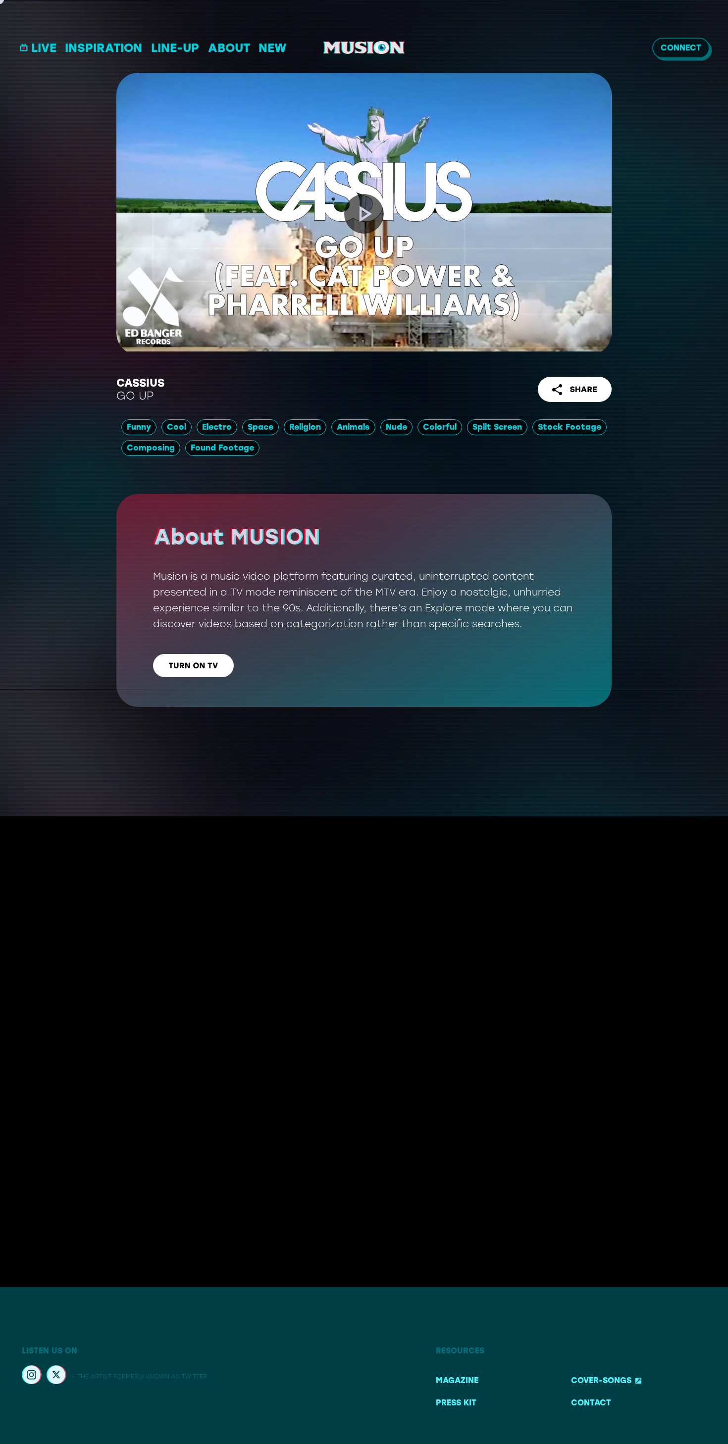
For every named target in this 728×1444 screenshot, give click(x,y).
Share (583, 389)
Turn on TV (193, 665)
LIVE (43, 48)
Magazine (457, 1380)
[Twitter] (56, 1376)
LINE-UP (175, 48)
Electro (217, 427)
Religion (305, 427)
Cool (176, 427)
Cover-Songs (601, 1380)
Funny (139, 427)
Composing (151, 447)
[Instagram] (32, 1376)
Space (260, 427)
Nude (396, 427)
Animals (353, 427)
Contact (591, 1402)
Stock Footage (569, 427)
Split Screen (497, 427)
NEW (272, 48)
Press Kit (456, 1402)
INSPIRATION (103, 48)
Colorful (440, 427)
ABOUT (229, 48)
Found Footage (222, 447)
